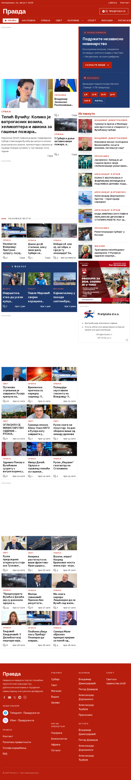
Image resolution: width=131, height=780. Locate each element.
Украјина (56, 733)
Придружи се (117, 11)
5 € (86, 94)
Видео (55, 696)
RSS (5, 753)
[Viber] (25, 697)
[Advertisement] (39, 54)
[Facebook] (4, 697)
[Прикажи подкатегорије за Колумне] (82, 20)
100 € (87, 100)
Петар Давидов (88, 689)
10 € (94, 94)
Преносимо (85, 715)
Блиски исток (59, 738)
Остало (55, 750)
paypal (99, 101)
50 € (112, 94)
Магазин (107, 20)
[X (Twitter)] (14, 697)
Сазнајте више (95, 65)
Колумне (73, 20)
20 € (103, 94)
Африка (55, 744)
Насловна (28, 20)
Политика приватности (17, 742)
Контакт (125, 2)
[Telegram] (19, 697)
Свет (59, 20)
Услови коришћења (14, 748)
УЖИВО (12, 20)
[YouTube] (9, 697)
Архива (55, 702)
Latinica (112, 2)
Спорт (92, 20)
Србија (45, 20)
